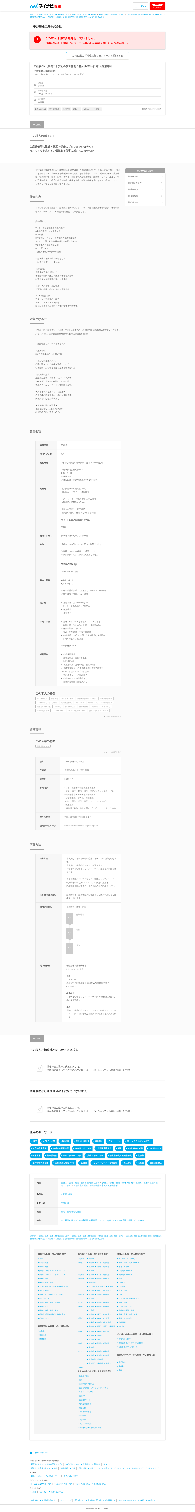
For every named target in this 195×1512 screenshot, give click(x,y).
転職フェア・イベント (112, 1468)
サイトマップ (66, 1500)
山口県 (99, 1336)
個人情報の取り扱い (49, 1500)
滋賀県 (91, 1318)
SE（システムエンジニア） (139, 1141)
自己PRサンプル (72, 1464)
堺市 (70, 1194)
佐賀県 (99, 1351)
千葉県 (99, 1279)
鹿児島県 (92, 1359)
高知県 (91, 1347)
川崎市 (99, 1291)
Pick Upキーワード (53, 1476)
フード (121, 1295)
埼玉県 (91, 1279)
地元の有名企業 (40, 1148)
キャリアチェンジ (83, 1148)
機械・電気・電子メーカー (129, 1263)
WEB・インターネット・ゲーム (51, 1295)
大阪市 (99, 1326)
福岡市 (100, 1363)
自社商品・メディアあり (100, 1220)
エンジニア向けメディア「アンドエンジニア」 (143, 1468)
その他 (121, 1326)
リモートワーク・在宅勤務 (105, 1163)
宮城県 (106, 1263)
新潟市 (91, 1299)
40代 (35, 1141)
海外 (81, 1367)
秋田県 (91, 1267)
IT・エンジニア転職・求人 (41, 1484)
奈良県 (99, 1322)
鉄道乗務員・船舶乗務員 (121, 1155)
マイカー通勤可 (81, 1220)
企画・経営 (43, 1263)
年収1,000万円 (82, 1141)
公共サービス (44, 1318)
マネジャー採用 (85, 1424)
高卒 (120, 1370)
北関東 (81, 1275)
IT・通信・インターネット (129, 1259)
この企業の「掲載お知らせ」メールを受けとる (97, 55)
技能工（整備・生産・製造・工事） (111, 14)
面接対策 (82, 1468)
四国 (81, 1343)
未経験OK (83, 1416)
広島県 (91, 1336)
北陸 (81, 1303)
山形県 (99, 1267)
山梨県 (99, 1295)
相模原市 (107, 1291)
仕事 (73, 1468)
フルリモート (155, 1148)
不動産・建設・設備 (126, 1310)
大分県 (99, 1355)
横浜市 (91, 1291)
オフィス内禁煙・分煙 (122, 1220)
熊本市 (108, 1363)
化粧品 (141, 1155)
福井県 (106, 1303)
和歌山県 (107, 1322)
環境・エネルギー (125, 1318)
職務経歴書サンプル (54, 1464)
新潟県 (91, 1295)
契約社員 (42, 1335)
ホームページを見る (75, 969)
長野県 (106, 1295)
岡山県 (106, 1332)
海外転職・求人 (100, 1484)
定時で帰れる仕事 (41, 1163)
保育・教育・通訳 (46, 1283)
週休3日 (98, 1141)
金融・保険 (123, 1303)
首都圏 (81, 1279)
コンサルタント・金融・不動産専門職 (54, 1287)
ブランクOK (138, 1220)
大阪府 (64, 1194)
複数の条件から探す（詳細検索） (131, 1343)
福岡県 (91, 1351)
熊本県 (91, 1355)
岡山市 (91, 1340)
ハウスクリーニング (72, 1155)
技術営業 (37, 1155)
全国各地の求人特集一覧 (128, 1347)
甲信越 (81, 1295)
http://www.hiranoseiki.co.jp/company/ (81, 826)
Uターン (107, 1464)
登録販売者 (52, 1155)
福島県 (106, 1267)
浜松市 (99, 1314)
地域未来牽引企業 (61, 1148)
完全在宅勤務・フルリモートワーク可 (93, 1388)
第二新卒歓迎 (67, 1220)
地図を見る (72, 986)
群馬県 (106, 1275)
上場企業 (82, 1420)
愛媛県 (106, 1343)
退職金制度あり (85, 1404)
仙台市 (91, 1271)
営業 (41, 1259)
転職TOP (33, 14)
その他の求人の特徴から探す (90, 1428)
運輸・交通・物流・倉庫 (128, 1314)
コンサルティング (125, 1307)
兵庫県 (91, 1322)
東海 (81, 1307)
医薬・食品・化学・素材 (48, 1310)
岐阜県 (91, 1307)
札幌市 (91, 1259)
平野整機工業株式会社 (37, 17)
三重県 (91, 1310)
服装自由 (82, 1408)
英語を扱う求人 (57, 1492)
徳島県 (91, 1343)
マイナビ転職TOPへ (40, 1453)
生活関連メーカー (125, 1275)
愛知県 (106, 1307)
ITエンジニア (44, 1299)
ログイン (142, 6)
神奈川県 (92, 1283)
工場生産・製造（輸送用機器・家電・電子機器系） (144, 14)
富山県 (91, 1303)
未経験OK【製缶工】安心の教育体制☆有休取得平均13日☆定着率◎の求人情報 (76, 17)
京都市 (91, 1326)
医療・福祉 (43, 1279)
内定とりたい (114, 1141)
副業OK (82, 1396)
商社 (120, 1279)
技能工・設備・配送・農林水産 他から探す (54, 14)
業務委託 (42, 1339)
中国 (81, 1332)
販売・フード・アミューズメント (52, 1271)
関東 (120, 1148)
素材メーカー (124, 1267)
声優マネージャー (95, 1155)
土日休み (122, 1362)
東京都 (106, 1279)
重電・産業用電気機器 (71, 1211)
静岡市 (91, 1314)
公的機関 (122, 1322)
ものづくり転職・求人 (63, 1484)
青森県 (91, 1263)
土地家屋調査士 (104, 1148)
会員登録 (157, 6)
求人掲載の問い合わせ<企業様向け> (101, 1500)
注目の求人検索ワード (65, 1163)
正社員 (84, 1163)
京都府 (99, 1318)
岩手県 (99, 1263)
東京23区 (111, 1287)
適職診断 (64, 1468)
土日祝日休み (156, 1163)
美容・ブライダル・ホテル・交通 (52, 1275)
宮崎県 (106, 1355)
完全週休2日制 (84, 1400)
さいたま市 (93, 1287)
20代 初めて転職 (135, 1148)
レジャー (122, 1287)
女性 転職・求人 (83, 1484)
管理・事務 (43, 1267)
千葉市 (102, 1287)
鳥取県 (91, 1332)
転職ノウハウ (95, 1468)
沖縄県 (100, 1359)
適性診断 (97, 1464)
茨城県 (91, 1275)
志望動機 (86, 1464)
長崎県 (106, 1351)
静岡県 (99, 1307)
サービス (122, 1283)
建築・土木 (43, 1307)
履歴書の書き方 (37, 1464)
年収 (55, 1468)
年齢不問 (65, 1141)
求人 (40, 1476)
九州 (81, 1351)
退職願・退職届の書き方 (40, 1468)
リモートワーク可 (86, 1392)
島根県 (99, 1332)
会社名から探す (125, 1339)
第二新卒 (128, 1163)
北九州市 (92, 1363)
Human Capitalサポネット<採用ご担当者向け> (137, 1500)
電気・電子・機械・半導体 (49, 1303)
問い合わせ (79, 1500)
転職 (33, 1476)
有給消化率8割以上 (86, 1384)
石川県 (99, 1303)
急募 (81, 1380)
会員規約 (34, 1500)
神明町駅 (65, 1203)
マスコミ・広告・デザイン (129, 1299)
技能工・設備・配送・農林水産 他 (84, 14)
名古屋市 (107, 1314)
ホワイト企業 (49, 1141)
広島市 (99, 1340)
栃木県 (99, 1275)
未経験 (141, 1163)
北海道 (81, 1259)
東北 (81, 1263)
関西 (81, 1318)
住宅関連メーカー (125, 1271)
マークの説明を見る (113, 716)
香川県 (99, 1343)
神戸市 (112, 1326)
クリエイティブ (45, 1291)
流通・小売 (123, 1291)
